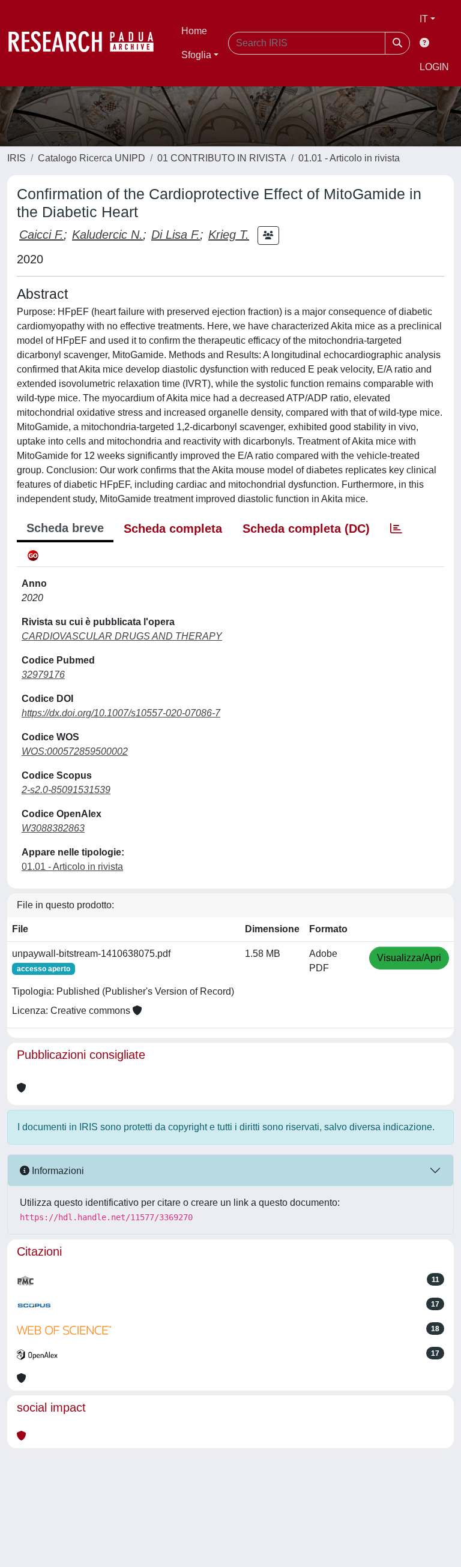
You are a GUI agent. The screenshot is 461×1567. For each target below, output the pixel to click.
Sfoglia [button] (196, 55)
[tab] (396, 528)
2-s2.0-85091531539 (66, 790)
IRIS (16, 158)
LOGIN (434, 67)
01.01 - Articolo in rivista (349, 158)
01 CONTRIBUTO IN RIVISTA (221, 158)
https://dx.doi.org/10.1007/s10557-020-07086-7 (121, 713)
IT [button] (424, 19)
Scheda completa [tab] (173, 528)
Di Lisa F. (175, 234)
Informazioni (56, 1171)
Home (194, 31)
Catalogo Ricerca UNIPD (91, 158)
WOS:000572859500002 (75, 751)
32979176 (43, 675)
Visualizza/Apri (409, 958)
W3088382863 (53, 828)
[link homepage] (87, 43)
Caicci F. (41, 234)
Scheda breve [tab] (65, 528)
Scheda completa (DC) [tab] (306, 528)
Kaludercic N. (107, 234)
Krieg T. (228, 234)
